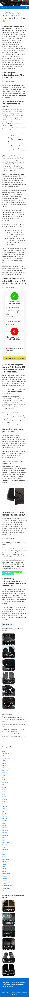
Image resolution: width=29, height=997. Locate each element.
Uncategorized (7, 885)
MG (3, 837)
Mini (3, 840)
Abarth (4, 751)
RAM (3, 854)
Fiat (3, 789)
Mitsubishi (5, 842)
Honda (4, 797)
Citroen (4, 773)
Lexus (4, 823)
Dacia (4, 777)
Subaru (4, 876)
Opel (3, 847)
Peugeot (5, 849)
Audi (3, 760)
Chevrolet (5, 768)
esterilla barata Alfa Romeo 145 (16, 722)
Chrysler (5, 770)
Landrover (5, 821)
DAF (3, 780)
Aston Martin (6, 758)
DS (3, 785)
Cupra (4, 775)
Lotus (4, 825)
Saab (4, 864)
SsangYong (6, 873)
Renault (4, 857)
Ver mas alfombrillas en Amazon (14, 358)
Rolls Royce (6, 859)
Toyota (4, 883)
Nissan (4, 845)
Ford (3, 794)
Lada (4, 813)
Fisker (4, 792)
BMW (4, 765)
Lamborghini (6, 816)
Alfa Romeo (8, 714)
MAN (4, 828)
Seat (3, 866)
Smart (4, 871)
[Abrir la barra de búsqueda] (26, 7)
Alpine (4, 756)
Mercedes (5, 835)
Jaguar (4, 806)
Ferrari (4, 787)
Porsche (5, 852)
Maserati (5, 830)
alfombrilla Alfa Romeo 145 (13, 717)
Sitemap (6, 986)
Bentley (4, 763)
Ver (11, 624)
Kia (3, 811)
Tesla (4, 881)
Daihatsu (5, 782)
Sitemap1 (12, 986)
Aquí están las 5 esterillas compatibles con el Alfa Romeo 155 (13, 735)
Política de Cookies (9, 984)
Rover (4, 861)
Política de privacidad (18, 982)
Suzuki (4, 878)
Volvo (4, 890)
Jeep (4, 809)
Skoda (4, 869)
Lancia (4, 818)
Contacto (6, 982)
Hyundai (5, 799)
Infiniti (4, 801)
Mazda (4, 833)
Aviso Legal (20, 984)
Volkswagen (6, 888)
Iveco (4, 804)
